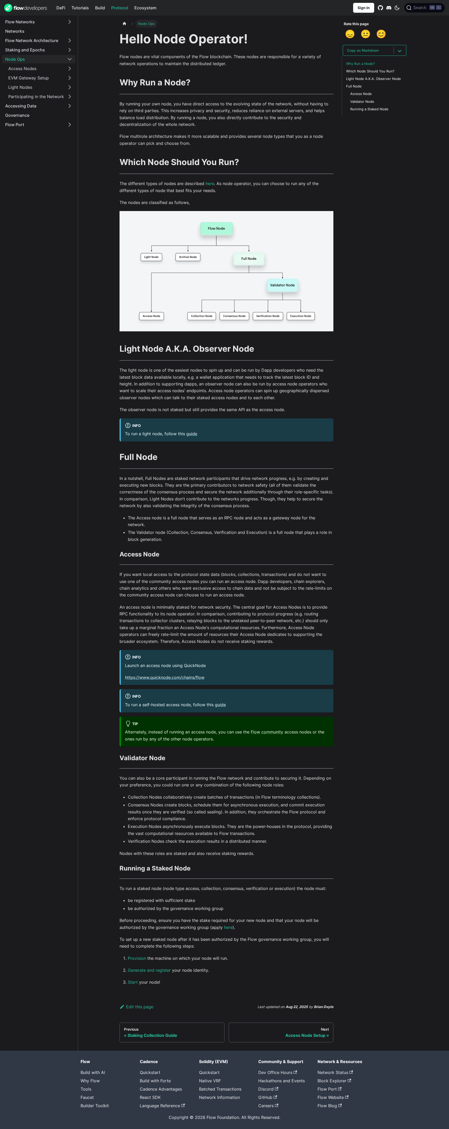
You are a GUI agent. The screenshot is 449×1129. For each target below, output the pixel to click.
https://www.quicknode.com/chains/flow (164, 677)
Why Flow (90, 1080)
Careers (266, 1105)
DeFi (60, 7)
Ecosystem (145, 7)
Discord (266, 1089)
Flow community (267, 731)
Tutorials (80, 7)
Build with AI (93, 1072)
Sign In (364, 7)
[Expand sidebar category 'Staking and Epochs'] (69, 50)
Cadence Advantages (161, 1089)
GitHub (265, 1097)
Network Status (333, 1072)
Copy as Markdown (363, 50)
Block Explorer (332, 1080)
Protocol (119, 7)
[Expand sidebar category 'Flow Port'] (69, 124)
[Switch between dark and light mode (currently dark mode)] (397, 8)
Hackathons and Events (281, 1080)
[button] (40, 68)
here (210, 183)
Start (133, 982)
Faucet (87, 1097)
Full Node (354, 86)
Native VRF (210, 1080)
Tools (86, 1089)
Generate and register (149, 970)
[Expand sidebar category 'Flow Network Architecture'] (69, 40)
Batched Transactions (220, 1089)
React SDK (150, 1097)
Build (100, 7)
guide (191, 433)
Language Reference (160, 1105)
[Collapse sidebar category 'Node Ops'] (69, 59)
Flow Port (327, 1089)
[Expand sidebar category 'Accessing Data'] (69, 106)
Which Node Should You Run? (370, 71)
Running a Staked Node (369, 109)
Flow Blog (327, 1105)
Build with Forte (155, 1080)
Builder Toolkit (95, 1105)
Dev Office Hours (275, 1072)
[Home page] (124, 24)
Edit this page (139, 1006)
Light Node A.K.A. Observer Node (373, 79)
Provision (137, 958)
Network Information (219, 1097)
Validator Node (362, 102)
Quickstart (150, 1072)
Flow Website (331, 1097)
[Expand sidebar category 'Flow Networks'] (69, 22)
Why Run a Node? (360, 64)
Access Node (361, 94)
